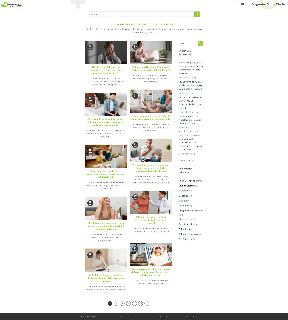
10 (141, 303)
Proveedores (185, 219)
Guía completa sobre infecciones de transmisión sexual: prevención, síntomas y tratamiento (190, 142)
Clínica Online (186, 185)
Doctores (183, 190)
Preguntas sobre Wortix (268, 4)
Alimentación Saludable (185, 170)
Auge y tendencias (188, 181)
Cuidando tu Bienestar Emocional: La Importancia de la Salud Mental (191, 102)
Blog (244, 4)
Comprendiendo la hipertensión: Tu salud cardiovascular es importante (190, 121)
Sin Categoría (185, 239)
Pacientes (184, 205)
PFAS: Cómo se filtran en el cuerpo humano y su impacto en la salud (190, 85)
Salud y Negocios (188, 234)
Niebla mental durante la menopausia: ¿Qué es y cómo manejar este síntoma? (191, 68)
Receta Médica (186, 224)
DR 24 (182, 200)
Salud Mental (185, 229)
